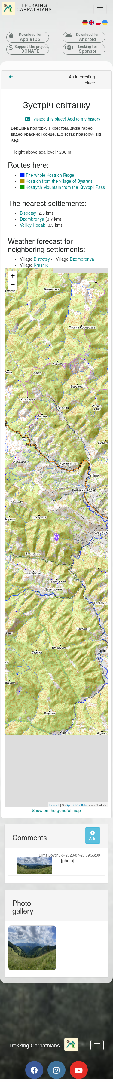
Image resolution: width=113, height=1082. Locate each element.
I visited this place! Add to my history (65, 119)
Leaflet (54, 804)
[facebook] (34, 1070)
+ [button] (13, 276)
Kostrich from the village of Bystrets (58, 181)
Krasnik (41, 265)
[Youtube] (79, 1070)
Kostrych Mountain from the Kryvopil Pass (64, 187)
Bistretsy (28, 213)
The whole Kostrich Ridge (49, 175)
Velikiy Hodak (32, 225)
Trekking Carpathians (34, 1045)
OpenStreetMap (76, 804)
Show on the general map (56, 810)
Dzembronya (32, 219)
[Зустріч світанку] (56, 538)
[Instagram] (56, 1070)
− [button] (13, 285)
